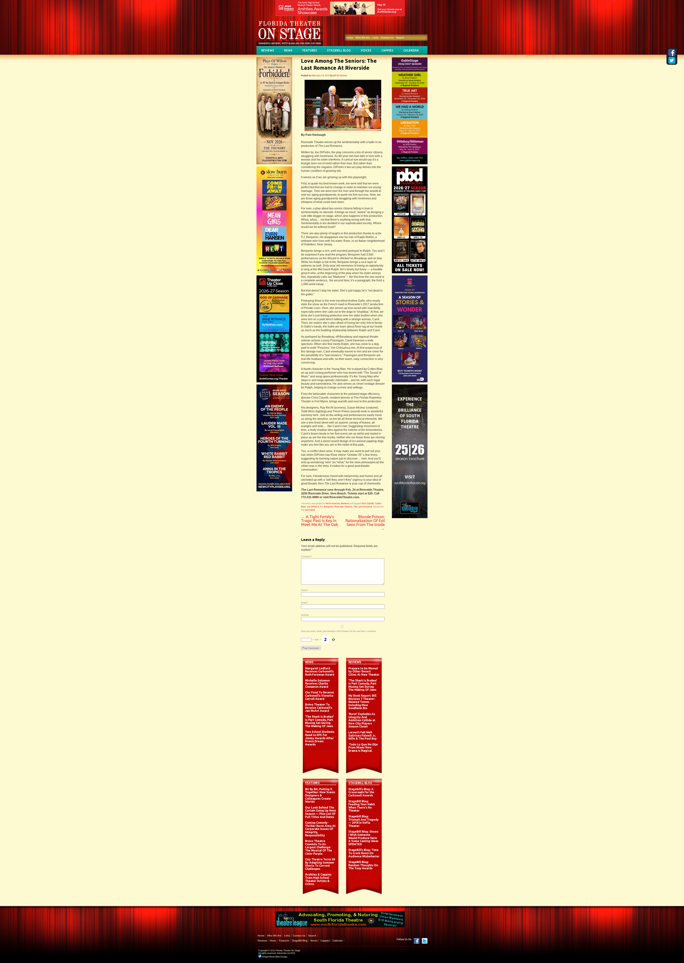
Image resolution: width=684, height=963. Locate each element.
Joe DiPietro (313, 506)
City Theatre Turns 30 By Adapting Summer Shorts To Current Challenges (320, 864)
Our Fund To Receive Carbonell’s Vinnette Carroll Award (319, 695)
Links (375, 37)
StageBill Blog (339, 50)
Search (400, 37)
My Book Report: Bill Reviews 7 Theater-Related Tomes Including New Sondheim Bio (362, 702)
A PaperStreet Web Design (274, 957)
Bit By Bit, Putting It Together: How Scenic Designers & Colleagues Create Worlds (320, 795)
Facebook (416, 941)
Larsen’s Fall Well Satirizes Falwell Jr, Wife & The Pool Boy (362, 735)
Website (305, 615)
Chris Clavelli (367, 503)
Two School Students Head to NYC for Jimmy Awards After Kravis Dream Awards (319, 738)
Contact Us (387, 37)
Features (309, 50)
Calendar (411, 50)
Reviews (267, 50)
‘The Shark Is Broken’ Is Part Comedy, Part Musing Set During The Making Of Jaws (319, 721)
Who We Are (363, 37)
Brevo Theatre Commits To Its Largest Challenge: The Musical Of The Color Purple (318, 847)
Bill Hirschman (340, 75)
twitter (425, 941)
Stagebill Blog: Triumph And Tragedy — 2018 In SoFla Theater (363, 821)
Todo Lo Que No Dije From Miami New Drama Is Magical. (363, 747)
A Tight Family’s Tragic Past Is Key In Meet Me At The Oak (319, 520)
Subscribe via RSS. (286, 953)
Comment (306, 556)
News (288, 50)
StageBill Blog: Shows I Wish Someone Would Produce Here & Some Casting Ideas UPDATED (363, 838)
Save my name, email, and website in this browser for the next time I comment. (338, 631)
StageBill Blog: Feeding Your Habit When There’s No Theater (361, 806)
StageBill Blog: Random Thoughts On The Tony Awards (363, 865)
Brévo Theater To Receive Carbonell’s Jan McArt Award (318, 707)
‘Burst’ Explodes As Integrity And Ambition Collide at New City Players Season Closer (361, 720)
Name (304, 590)
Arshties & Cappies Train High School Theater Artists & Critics (318, 879)
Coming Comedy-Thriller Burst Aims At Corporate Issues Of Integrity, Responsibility (320, 829)
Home (349, 37)
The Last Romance (362, 506)
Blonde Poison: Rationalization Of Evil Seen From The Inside (365, 522)
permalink (310, 510)
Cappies (387, 50)
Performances (333, 503)
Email (304, 602)
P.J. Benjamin (326, 506)
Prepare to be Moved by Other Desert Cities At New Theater (363, 671)
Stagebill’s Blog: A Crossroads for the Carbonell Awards (361, 792)
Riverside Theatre (343, 506)
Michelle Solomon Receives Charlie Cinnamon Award (317, 683)
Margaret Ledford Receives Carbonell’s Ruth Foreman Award (319, 671)
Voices (366, 50)
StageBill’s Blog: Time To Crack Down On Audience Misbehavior (363, 853)
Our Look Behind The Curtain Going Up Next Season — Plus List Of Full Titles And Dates (320, 812)
